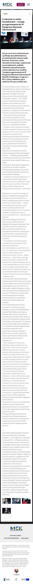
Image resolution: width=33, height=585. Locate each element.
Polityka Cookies (15, 535)
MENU (5, 14)
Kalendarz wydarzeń (21, 4)
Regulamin (24, 538)
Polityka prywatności (11, 538)
